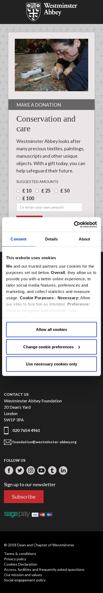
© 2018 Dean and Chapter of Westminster (39, 545)
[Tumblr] (52, 470)
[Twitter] (20, 470)
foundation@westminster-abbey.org (44, 442)
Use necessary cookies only (51, 364)
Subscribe (24, 496)
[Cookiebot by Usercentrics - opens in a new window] (74, 224)
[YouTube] (41, 470)
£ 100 (28, 198)
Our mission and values (23, 574)
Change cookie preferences (48, 346)
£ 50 (65, 191)
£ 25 (46, 191)
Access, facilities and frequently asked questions (44, 569)
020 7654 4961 (26, 430)
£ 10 (27, 191)
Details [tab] (51, 239)
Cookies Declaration (20, 564)
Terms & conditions (20, 553)
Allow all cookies (51, 329)
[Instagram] (30, 470)
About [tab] (84, 239)
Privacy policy (15, 559)
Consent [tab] (18, 239)
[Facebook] (9, 470)
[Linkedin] (63, 470)
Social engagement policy (25, 580)
